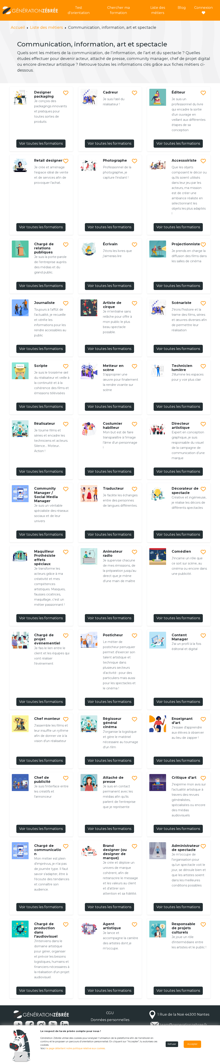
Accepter (192, 1044)
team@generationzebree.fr (183, 1025)
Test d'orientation (79, 10)
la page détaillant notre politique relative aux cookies (75, 1048)
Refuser (172, 1044)
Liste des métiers (157, 10)
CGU (110, 1013)
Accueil (18, 27)
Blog (182, 8)
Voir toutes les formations (41, 143)
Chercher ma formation (118, 10)
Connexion (203, 8)
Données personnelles (110, 1020)
